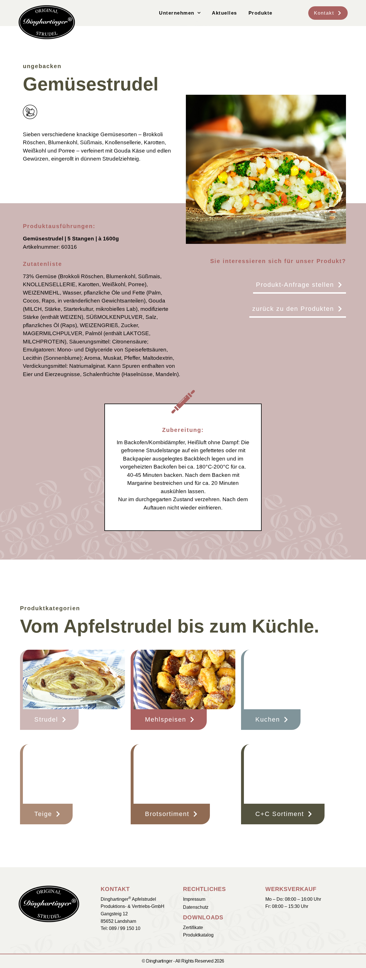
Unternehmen (176, 13)
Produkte (260, 13)
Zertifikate (193, 927)
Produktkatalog (198, 935)
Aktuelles (224, 13)
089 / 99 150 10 (124, 928)
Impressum (194, 899)
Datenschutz (195, 907)
